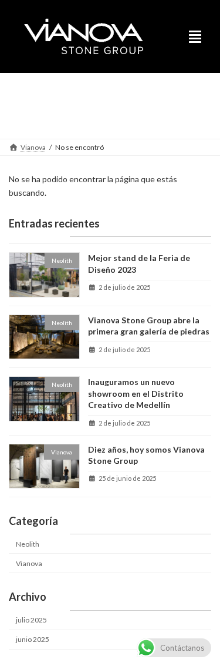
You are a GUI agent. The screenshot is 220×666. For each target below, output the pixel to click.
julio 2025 (31, 619)
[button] (197, 36)
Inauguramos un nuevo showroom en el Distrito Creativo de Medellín (136, 393)
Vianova (29, 563)
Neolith (27, 544)
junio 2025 (32, 639)
